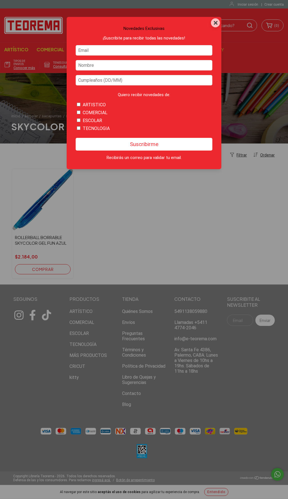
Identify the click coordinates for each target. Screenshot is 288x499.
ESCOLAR (92, 120)
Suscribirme (144, 144)
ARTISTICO (94, 104)
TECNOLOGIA (96, 128)
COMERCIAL (95, 112)
